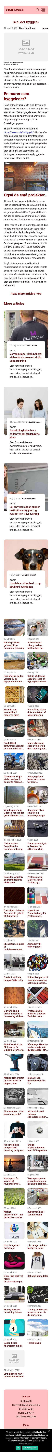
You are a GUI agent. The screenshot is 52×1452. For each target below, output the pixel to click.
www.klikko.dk (28, 1416)
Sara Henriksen (27, 28)
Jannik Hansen (29, 575)
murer (45, 28)
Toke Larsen (31, 345)
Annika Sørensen (33, 422)
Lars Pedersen (29, 498)
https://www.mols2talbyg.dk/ (19, 132)
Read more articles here (26, 293)
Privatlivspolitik (30, 1448)
